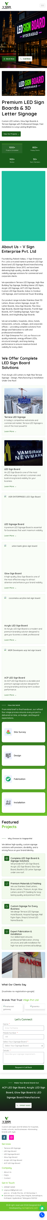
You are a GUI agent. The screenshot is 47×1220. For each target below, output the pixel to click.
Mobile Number (10, 1033)
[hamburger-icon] (42, 5)
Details (6, 1050)
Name (6, 1024)
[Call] (42, 1215)
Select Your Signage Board (15, 1042)
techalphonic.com (30, 1208)
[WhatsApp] (42, 1208)
